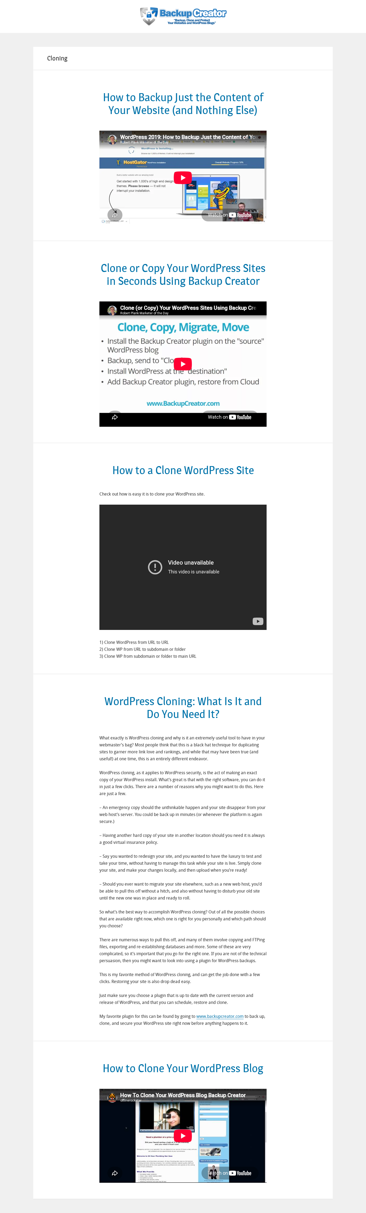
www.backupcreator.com (220, 1016)
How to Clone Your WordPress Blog (183, 1068)
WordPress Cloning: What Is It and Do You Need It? (183, 708)
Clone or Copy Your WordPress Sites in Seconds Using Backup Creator (183, 275)
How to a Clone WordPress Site (183, 470)
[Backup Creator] (183, 12)
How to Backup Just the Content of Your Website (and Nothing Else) (183, 104)
